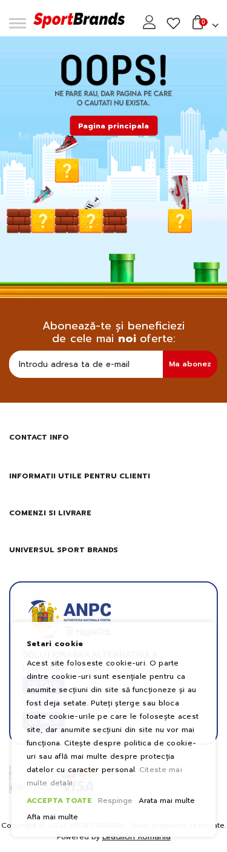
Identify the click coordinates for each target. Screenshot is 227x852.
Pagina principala (113, 126)
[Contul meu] (150, 22)
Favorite (173, 23)
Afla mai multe (52, 817)
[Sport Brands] (79, 21)
